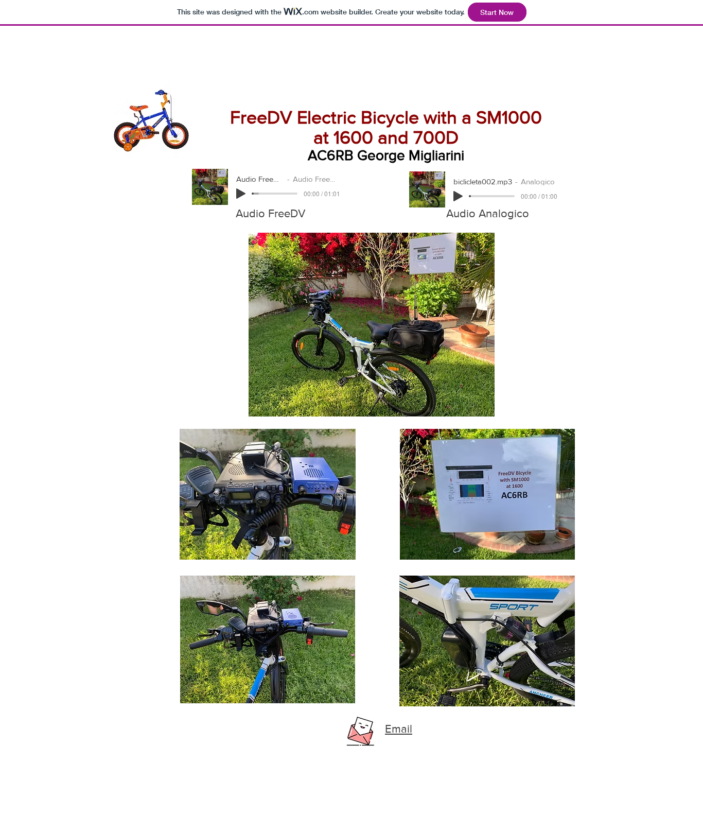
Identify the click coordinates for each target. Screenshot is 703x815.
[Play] (240, 193)
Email (398, 729)
